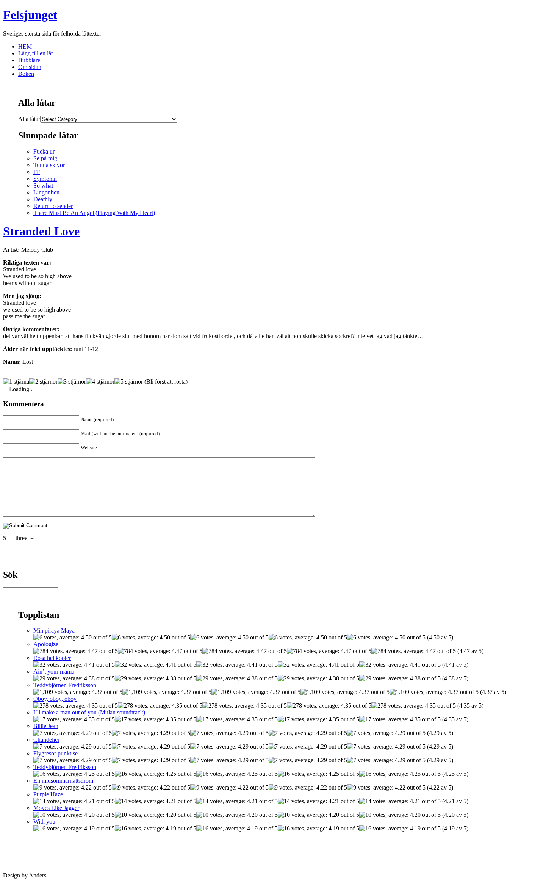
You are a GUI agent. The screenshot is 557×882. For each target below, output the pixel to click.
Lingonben (46, 192)
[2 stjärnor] (43, 381)
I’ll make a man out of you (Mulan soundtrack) (89, 712)
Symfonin (45, 178)
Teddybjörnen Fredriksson (64, 685)
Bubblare (29, 60)
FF (36, 172)
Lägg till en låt (35, 53)
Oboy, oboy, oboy (55, 699)
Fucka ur (44, 151)
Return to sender (53, 206)
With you (44, 821)
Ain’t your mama (53, 671)
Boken (26, 73)
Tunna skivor (49, 165)
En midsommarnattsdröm (63, 780)
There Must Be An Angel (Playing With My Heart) (94, 213)
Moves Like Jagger (56, 808)
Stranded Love (41, 231)
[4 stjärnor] (100, 381)
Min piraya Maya (54, 630)
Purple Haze (48, 794)
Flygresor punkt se (55, 753)
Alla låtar (29, 119)
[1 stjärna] (16, 381)
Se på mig (45, 158)
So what (43, 185)
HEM (25, 46)
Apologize (45, 644)
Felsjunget (30, 15)
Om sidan (29, 67)
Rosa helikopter (52, 658)
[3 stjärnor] (72, 381)
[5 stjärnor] (128, 381)
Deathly (42, 199)
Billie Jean (45, 726)
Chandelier (46, 739)
